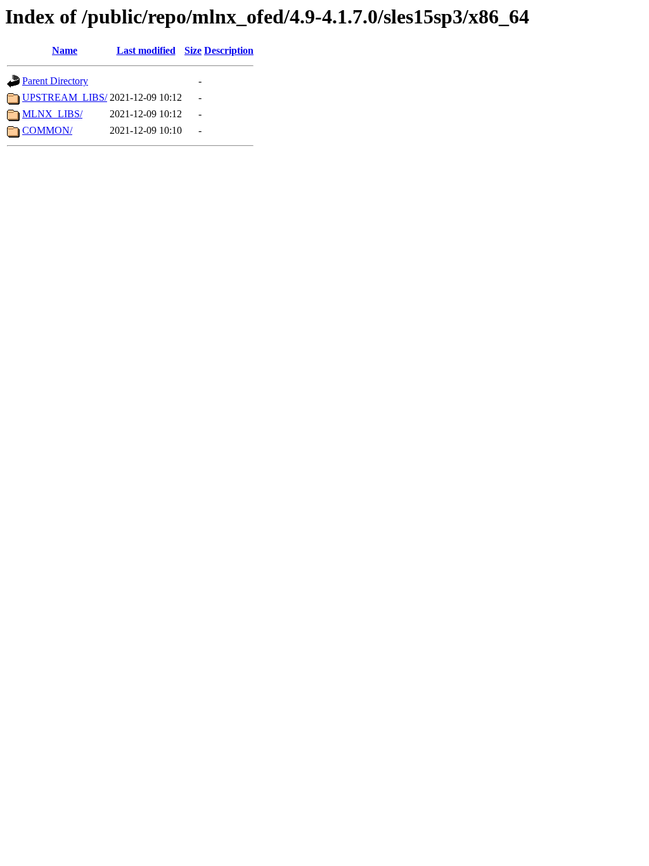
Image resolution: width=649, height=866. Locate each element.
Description (229, 50)
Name (64, 50)
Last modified (146, 50)
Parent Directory (55, 80)
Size (193, 50)
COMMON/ (47, 130)
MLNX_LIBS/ (52, 113)
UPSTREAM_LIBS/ (64, 97)
